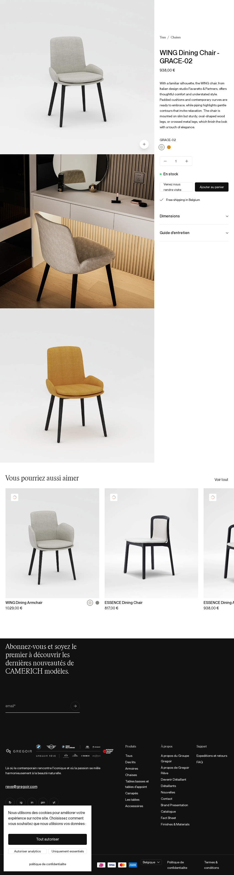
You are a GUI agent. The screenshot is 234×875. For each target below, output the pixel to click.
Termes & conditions (211, 865)
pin (43, 802)
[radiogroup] (194, 147)
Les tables (132, 799)
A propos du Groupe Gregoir (175, 758)
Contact (166, 798)
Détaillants (168, 786)
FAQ (200, 762)
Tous (163, 37)
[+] (186, 161)
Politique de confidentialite (177, 865)
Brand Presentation (174, 805)
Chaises (176, 37)
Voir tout (221, 480)
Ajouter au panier (212, 187)
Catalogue (168, 811)
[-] (165, 161)
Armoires (131, 768)
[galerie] (144, 144)
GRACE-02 (168, 140)
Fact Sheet (168, 818)
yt (54, 802)
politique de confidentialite (47, 864)
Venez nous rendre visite (172, 187)
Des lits (130, 762)
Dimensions (170, 216)
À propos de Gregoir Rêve (175, 770)
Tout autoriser (47, 839)
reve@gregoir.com (21, 786)
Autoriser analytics (27, 851)
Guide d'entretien (174, 233)
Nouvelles (168, 792)
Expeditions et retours (212, 756)
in (32, 802)
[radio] (161, 147)
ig (21, 802)
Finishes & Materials (175, 824)
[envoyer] (75, 706)
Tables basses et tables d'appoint (137, 784)
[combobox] (151, 862)
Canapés (131, 793)
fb (10, 802)
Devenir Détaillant (173, 779)
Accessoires (134, 806)
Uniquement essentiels (68, 851)
